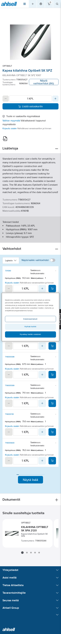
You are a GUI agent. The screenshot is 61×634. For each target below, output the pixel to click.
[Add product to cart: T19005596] (52, 346)
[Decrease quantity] (6, 99)
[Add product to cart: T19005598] (52, 374)
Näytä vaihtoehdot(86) (43, 82)
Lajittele (9, 260)
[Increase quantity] (55, 99)
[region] (31, 317)
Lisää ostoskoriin (32, 106)
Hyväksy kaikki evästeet (30, 334)
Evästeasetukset (30, 319)
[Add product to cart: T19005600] (52, 460)
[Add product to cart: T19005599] (52, 403)
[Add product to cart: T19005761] (52, 432)
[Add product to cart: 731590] (52, 288)
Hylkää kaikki (30, 326)
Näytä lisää (30, 479)
